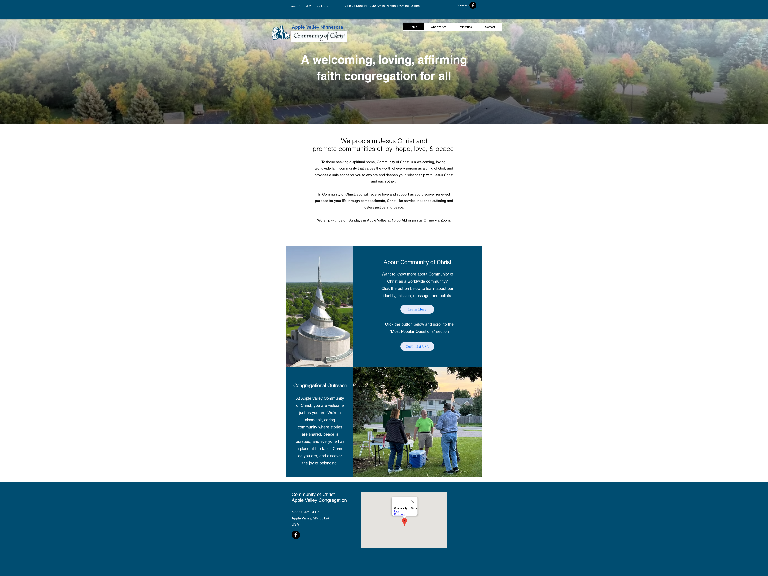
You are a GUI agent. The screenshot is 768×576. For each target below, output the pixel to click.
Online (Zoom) (410, 6)
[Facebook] (472, 5)
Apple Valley (377, 220)
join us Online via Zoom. (431, 220)
